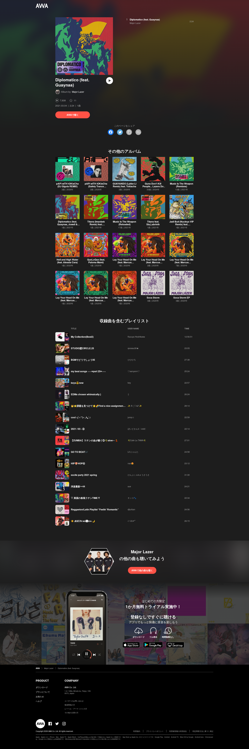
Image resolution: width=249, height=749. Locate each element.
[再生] (109, 80)
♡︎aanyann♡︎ (134, 371)
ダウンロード (42, 687)
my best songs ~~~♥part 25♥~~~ (88, 371)
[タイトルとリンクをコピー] (129, 132)
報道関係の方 (70, 705)
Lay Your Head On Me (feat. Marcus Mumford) (96, 300)
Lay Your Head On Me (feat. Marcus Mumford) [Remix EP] (181, 262)
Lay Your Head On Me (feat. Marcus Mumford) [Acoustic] (124, 300)
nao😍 (131, 463)
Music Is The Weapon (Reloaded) (124, 223)
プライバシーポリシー (154, 731)
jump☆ (131, 417)
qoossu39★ (133, 348)
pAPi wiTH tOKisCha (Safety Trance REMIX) (96, 186)
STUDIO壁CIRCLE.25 (82, 348)
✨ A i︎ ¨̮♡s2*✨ (135, 405)
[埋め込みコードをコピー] (138, 132)
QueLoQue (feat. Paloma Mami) (96, 261)
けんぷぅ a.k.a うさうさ (138, 474)
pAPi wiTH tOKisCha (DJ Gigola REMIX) (67, 185)
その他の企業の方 (71, 712)
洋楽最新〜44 (78, 486)
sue (129, 486)
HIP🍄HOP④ (78, 463)
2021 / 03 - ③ (78, 428)
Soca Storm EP (181, 297)
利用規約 (136, 731)
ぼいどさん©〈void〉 (137, 428)
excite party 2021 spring (84, 475)
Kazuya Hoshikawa (136, 336)
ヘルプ (39, 701)
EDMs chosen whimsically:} (86, 394)
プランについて (43, 691)
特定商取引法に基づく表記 (203, 731)
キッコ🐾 (132, 497)
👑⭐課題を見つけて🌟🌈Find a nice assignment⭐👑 (100, 405)
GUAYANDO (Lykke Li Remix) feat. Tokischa (124, 185)
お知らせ (40, 696)
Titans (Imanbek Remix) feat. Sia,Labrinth (96, 224)
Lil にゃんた (133, 451)
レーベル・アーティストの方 (76, 708)
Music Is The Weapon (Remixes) (181, 185)
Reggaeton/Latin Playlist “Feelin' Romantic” (95, 509)
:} (128, 394)
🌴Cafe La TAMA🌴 (137, 440)
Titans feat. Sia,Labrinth (153, 223)
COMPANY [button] (72, 680)
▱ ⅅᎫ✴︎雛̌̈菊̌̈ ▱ (132, 520)
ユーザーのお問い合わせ (74, 701)
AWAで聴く (73, 114)
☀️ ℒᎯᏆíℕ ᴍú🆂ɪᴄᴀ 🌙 (83, 521)
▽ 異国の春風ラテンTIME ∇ (85, 498)
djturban (131, 509)
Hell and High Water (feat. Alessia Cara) (67, 261)
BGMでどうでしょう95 (83, 359)
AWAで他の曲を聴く (142, 570)
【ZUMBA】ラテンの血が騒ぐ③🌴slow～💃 (94, 440)
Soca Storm (153, 297)
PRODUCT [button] (42, 680)
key (129, 382)
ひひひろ (132, 359)
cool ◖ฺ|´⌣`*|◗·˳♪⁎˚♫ (81, 417)
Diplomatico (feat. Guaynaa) (145, 19)
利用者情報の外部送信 (178, 731)
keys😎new (77, 382)
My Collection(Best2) (82, 336)
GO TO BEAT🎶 (79, 452)
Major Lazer (78, 91)
